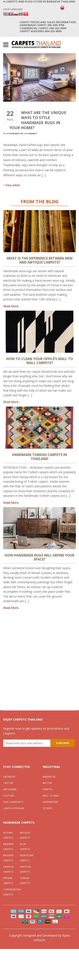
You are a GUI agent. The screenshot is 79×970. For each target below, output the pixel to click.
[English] (5, 13)
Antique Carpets (25, 835)
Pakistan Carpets (25, 869)
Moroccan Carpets (26, 858)
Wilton (47, 782)
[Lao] (10, 13)
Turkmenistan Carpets (11, 892)
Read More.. (11, 306)
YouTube (8, 795)
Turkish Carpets (25, 880)
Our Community (13, 801)
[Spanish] (15, 13)
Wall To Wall (51, 795)
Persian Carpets (8, 880)
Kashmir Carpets (8, 846)
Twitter (8, 782)
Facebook (9, 776)
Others (47, 808)
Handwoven (50, 801)
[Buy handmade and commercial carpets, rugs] (36, 44)
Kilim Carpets (25, 846)
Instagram (10, 789)
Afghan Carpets (8, 835)
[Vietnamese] (25, 13)
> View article (11, 185)
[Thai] (20, 13)
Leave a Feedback (13, 808)
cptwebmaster (14, 133)
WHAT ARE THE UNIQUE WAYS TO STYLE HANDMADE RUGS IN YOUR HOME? (37, 120)
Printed (47, 789)
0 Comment (30, 133)
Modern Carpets (8, 858)
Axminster (49, 776)
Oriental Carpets (8, 869)
